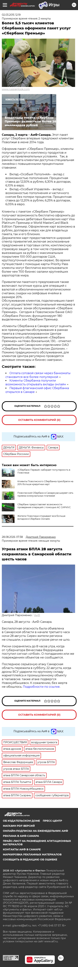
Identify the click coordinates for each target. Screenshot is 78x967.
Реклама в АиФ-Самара (21, 836)
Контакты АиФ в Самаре (22, 849)
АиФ (37, 615)
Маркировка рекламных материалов (32, 854)
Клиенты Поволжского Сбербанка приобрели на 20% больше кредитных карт (45, 483)
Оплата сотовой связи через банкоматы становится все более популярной (38, 375)
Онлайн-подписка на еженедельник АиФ (35, 830)
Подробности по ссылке (41, 686)
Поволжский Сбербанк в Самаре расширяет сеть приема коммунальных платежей (45, 494)
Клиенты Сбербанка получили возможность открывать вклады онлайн (35, 382)
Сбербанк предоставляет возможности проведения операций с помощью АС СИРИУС (44, 506)
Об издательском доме (21, 820)
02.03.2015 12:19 (11, 14)
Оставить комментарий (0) (39, 420)
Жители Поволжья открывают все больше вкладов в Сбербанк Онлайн (41, 517)
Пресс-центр (52, 820)
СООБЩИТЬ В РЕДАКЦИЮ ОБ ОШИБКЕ (30, 859)
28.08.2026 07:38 (12, 537)
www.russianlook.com (16, 89)
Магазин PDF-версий (19, 825)
